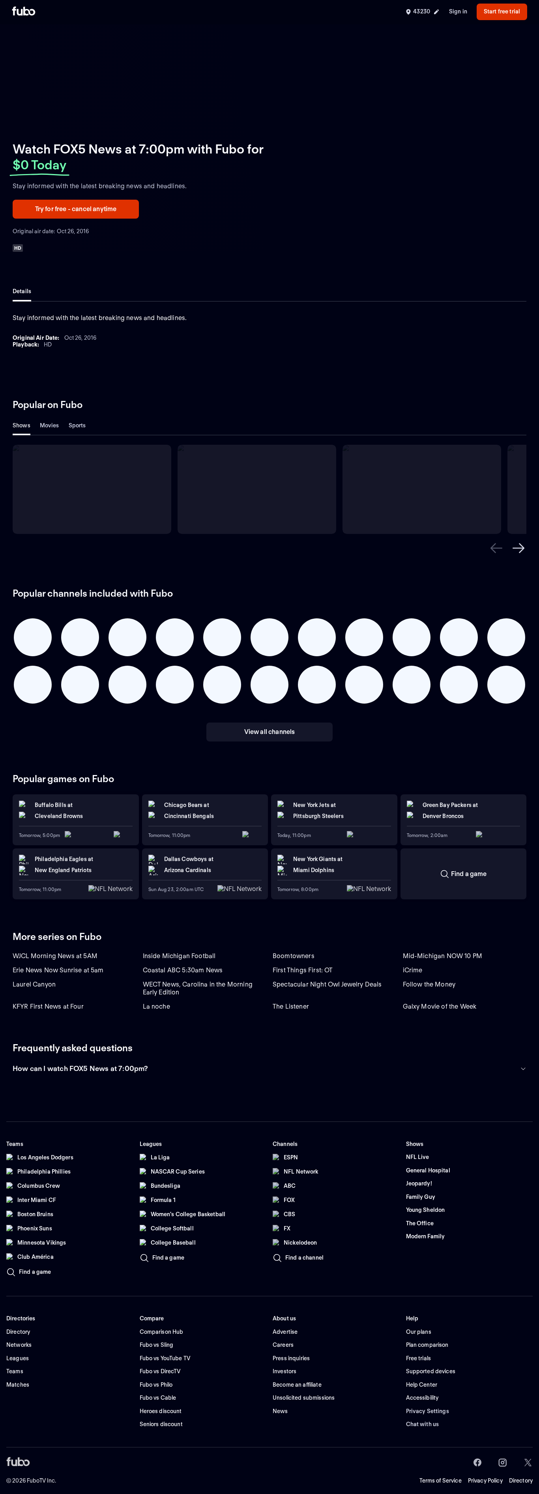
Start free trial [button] (502, 11)
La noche (156, 1006)
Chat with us (422, 1424)
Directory (521, 1480)
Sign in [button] (458, 11)
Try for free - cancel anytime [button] (76, 209)
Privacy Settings (427, 1411)
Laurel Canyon (34, 984)
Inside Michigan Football (179, 956)
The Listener (291, 1006)
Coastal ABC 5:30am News (183, 970)
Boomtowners (293, 956)
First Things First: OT (303, 970)
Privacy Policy (485, 1480)
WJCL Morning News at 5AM (55, 956)
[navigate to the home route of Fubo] (24, 11)
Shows (21, 425)
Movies (49, 425)
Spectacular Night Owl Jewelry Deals (327, 984)
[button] (496, 548)
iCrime (413, 970)
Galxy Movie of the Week (440, 1006)
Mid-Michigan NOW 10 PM (443, 956)
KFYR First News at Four (48, 1006)
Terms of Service (440, 1480)
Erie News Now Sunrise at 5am (58, 970)
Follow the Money (429, 984)
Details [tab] (22, 291)
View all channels (269, 732)
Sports (77, 425)
